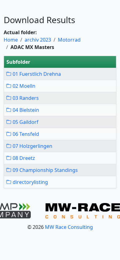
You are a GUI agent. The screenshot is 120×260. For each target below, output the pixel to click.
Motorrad (69, 39)
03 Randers (25, 98)
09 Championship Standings (44, 170)
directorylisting (29, 182)
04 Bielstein (25, 110)
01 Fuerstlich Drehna (36, 74)
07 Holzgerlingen (31, 146)
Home (11, 39)
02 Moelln (23, 86)
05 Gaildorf (24, 122)
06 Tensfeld (25, 134)
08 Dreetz (23, 158)
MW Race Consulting (69, 227)
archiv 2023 (38, 39)
